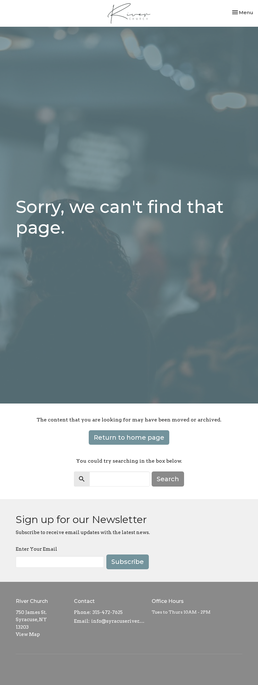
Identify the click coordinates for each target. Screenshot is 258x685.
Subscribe (127, 561)
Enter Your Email (36, 549)
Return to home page (129, 437)
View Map (28, 634)
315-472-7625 (108, 612)
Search (168, 479)
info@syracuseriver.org (118, 621)
